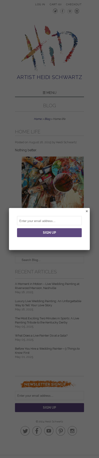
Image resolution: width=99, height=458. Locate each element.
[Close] (86, 211)
